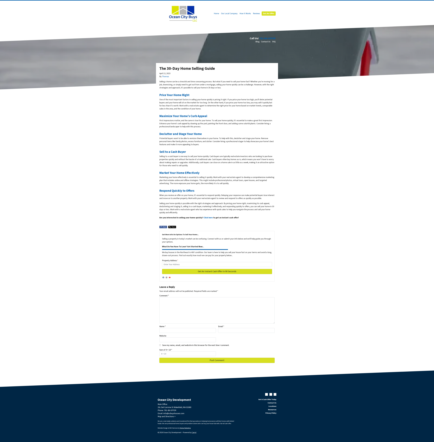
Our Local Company (229, 13)
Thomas (165, 76)
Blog (257, 41)
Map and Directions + (167, 416)
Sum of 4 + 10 (165, 349)
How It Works (245, 13)
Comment (164, 295)
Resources (272, 409)
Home (216, 13)
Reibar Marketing (185, 428)
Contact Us (265, 41)
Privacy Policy (270, 413)
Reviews (256, 13)
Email (221, 326)
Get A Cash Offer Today (267, 399)
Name (162, 326)
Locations (272, 406)
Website (162, 335)
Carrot (194, 432)
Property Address (170, 260)
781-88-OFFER (267, 38)
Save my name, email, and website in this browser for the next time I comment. (195, 345)
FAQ (274, 41)
